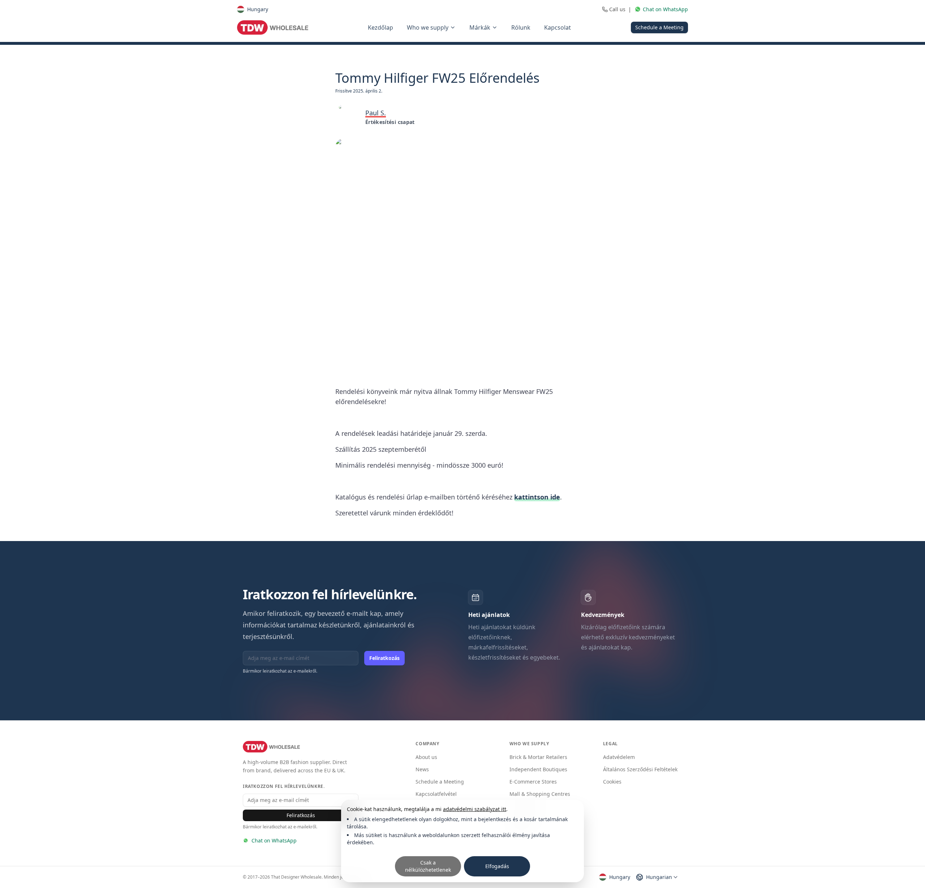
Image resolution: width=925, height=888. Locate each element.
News (422, 769)
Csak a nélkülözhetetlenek (428, 866)
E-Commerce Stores (533, 781)
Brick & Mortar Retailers (538, 757)
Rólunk (520, 27)
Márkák (479, 27)
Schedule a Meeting (659, 27)
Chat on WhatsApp (274, 840)
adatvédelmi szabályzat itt (474, 809)
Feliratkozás (384, 658)
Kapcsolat (557, 27)
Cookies (612, 781)
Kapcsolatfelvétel (436, 793)
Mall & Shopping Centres (539, 793)
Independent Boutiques (538, 769)
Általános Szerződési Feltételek (640, 769)
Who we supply (427, 27)
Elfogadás (497, 866)
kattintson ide (537, 497)
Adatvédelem (619, 757)
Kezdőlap (380, 27)
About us (426, 757)
